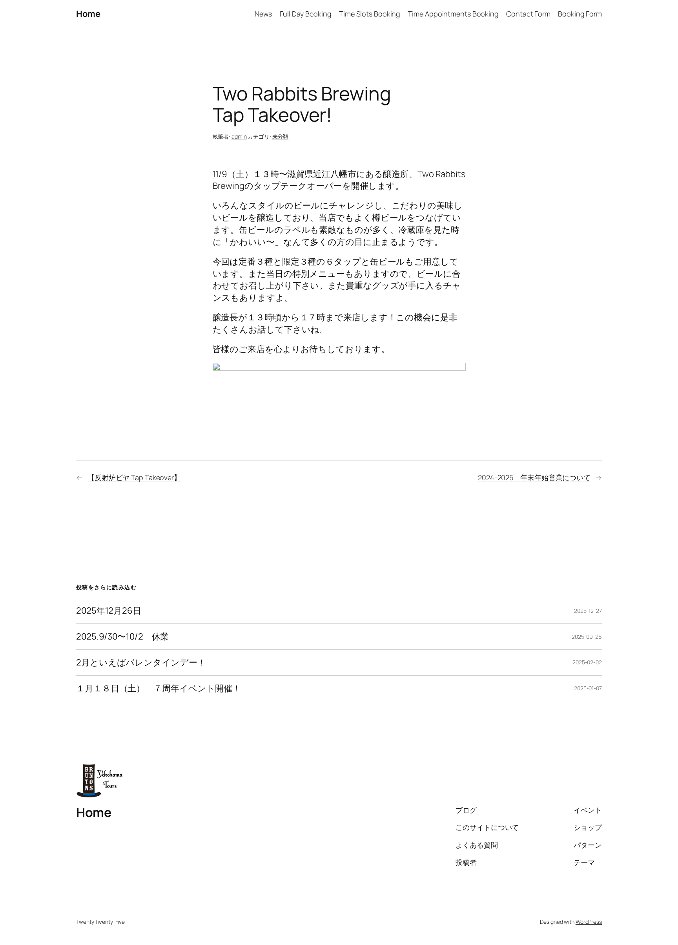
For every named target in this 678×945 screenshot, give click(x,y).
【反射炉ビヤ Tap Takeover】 (134, 477)
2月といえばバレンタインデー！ (141, 662)
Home (88, 14)
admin (239, 136)
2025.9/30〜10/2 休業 (122, 637)
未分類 (280, 136)
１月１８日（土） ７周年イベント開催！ (158, 688)
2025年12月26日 (108, 611)
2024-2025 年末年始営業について (534, 477)
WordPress (589, 921)
